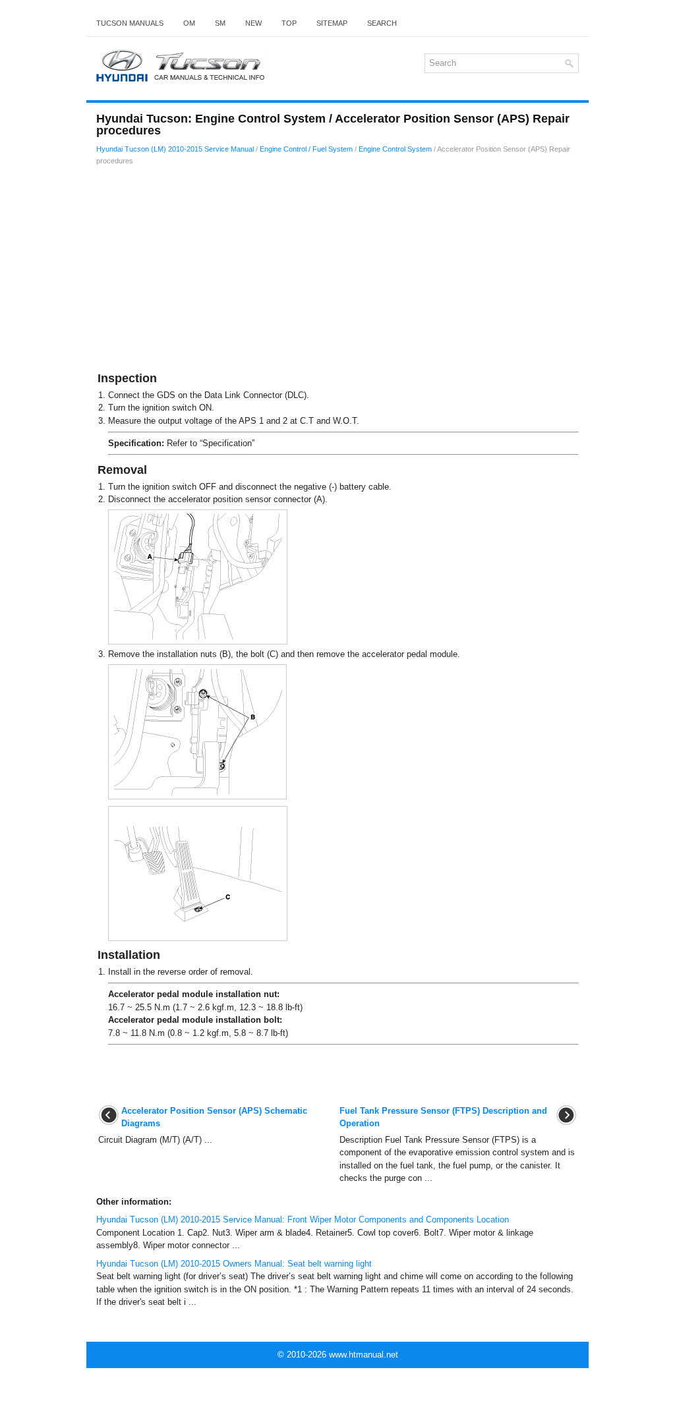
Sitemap (331, 23)
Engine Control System (395, 149)
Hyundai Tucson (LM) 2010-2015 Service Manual (175, 149)
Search (382, 23)
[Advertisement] (337, 271)
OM (189, 23)
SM (220, 23)
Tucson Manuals (129, 23)
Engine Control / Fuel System (306, 149)
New (253, 23)
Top (289, 23)
